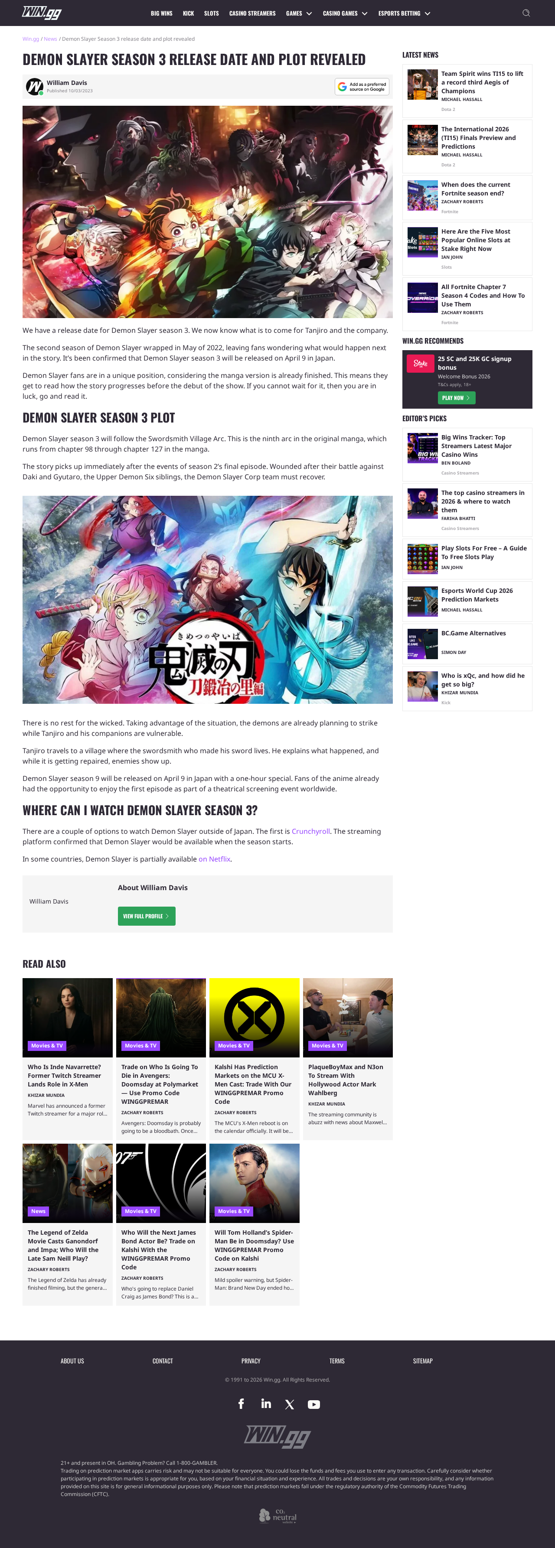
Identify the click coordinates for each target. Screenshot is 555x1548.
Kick (188, 13)
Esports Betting (400, 13)
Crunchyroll (311, 831)
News (50, 38)
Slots (211, 13)
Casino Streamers (252, 13)
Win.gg (31, 38)
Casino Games (340, 13)
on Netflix (214, 859)
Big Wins (162, 13)
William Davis (67, 83)
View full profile (143, 916)
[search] (526, 13)
